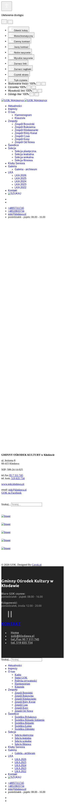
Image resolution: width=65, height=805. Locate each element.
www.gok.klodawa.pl (12, 484)
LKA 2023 (20, 184)
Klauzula (20, 118)
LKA (10, 172)
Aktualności (15, 106)
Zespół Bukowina (25, 127)
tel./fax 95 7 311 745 (25, 639)
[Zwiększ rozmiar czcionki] (34, 87)
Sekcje (12, 148)
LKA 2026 (20, 175)
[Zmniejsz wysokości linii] (35, 91)
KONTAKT (11, 623)
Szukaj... (5, 504)
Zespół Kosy (22, 139)
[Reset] (4, 21)
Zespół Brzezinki (24, 124)
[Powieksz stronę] (43, 84)
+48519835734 (16, 211)
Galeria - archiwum (26, 169)
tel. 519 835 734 (21, 642)
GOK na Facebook (11, 492)
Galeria (12, 166)
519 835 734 (17, 478)
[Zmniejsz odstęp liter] (32, 94)
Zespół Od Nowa (25, 142)
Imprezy (12, 109)
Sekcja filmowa (24, 160)
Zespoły (13, 121)
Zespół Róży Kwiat (26, 133)
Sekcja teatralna (24, 154)
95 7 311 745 (16, 475)
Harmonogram (23, 115)
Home (15, 632)
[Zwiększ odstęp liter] (36, 94)
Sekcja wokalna (24, 157)
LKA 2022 (20, 187)
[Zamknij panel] (10, 22)
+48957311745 (16, 207)
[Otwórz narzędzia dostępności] (6, 6)
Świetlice (13, 145)
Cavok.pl (37, 564)
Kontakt (12, 190)
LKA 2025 (20, 178)
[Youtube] (11, 614)
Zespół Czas (22, 136)
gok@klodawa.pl (17, 214)
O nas (11, 112)
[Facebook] (8, 614)
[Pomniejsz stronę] (38, 84)
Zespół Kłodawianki (26, 130)
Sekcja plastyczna (25, 151)
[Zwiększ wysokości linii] (40, 91)
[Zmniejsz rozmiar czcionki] (28, 87)
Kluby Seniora (16, 163)
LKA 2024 (20, 181)
